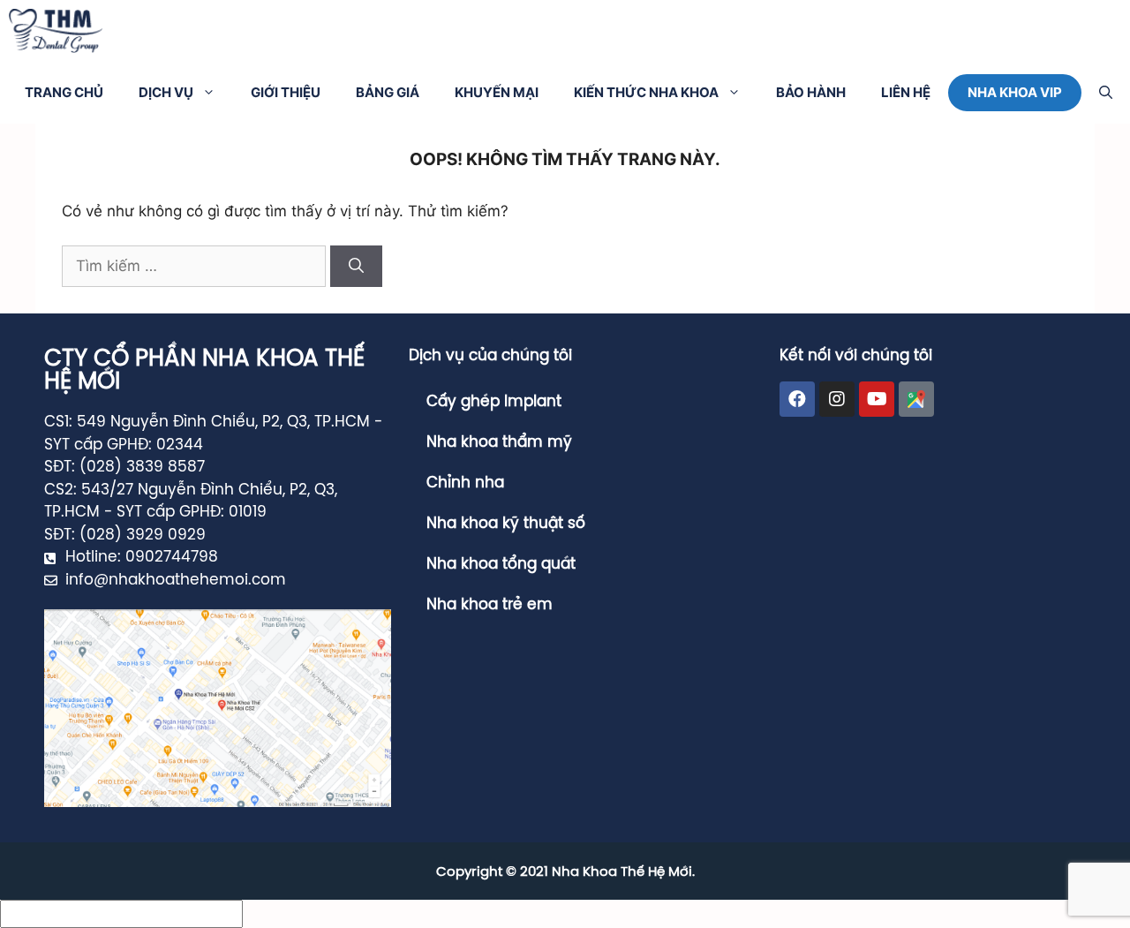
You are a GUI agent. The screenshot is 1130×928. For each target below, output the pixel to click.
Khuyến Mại (497, 92)
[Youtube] (876, 399)
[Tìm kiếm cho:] (196, 266)
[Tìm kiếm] (356, 266)
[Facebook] (797, 399)
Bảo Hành (811, 92)
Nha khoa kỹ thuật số (505, 524)
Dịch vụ (166, 92)
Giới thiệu (285, 92)
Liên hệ (905, 92)
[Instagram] (837, 399)
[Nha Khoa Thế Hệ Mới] (55, 31)
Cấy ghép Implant (493, 402)
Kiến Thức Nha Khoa (646, 92)
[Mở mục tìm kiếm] (1105, 93)
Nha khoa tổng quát (501, 564)
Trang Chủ (64, 92)
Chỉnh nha (465, 483)
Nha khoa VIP (1015, 92)
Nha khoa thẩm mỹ (499, 442)
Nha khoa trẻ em (489, 605)
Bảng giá (387, 92)
